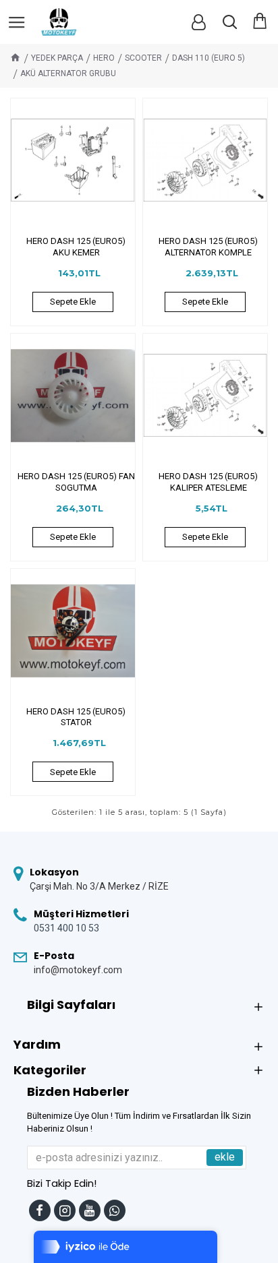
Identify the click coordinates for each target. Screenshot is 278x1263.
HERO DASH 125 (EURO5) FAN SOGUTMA (76, 482)
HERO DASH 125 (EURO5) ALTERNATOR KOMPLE (208, 246)
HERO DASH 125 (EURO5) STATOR (76, 717)
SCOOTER (143, 58)
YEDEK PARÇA (57, 58)
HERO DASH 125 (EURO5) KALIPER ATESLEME (208, 482)
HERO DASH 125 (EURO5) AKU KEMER (76, 246)
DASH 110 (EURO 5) (208, 58)
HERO (104, 58)
